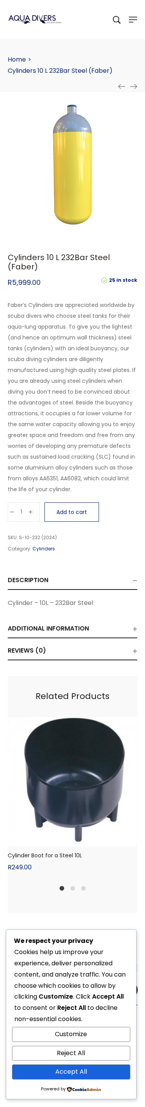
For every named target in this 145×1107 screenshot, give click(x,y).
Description (28, 580)
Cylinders (43, 548)
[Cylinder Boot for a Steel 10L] (122, 86)
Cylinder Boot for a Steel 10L (45, 855)
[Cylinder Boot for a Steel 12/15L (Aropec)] (133, 86)
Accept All (71, 1071)
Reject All (71, 1053)
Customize (71, 1034)
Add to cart (71, 512)
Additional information (48, 628)
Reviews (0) (27, 650)
